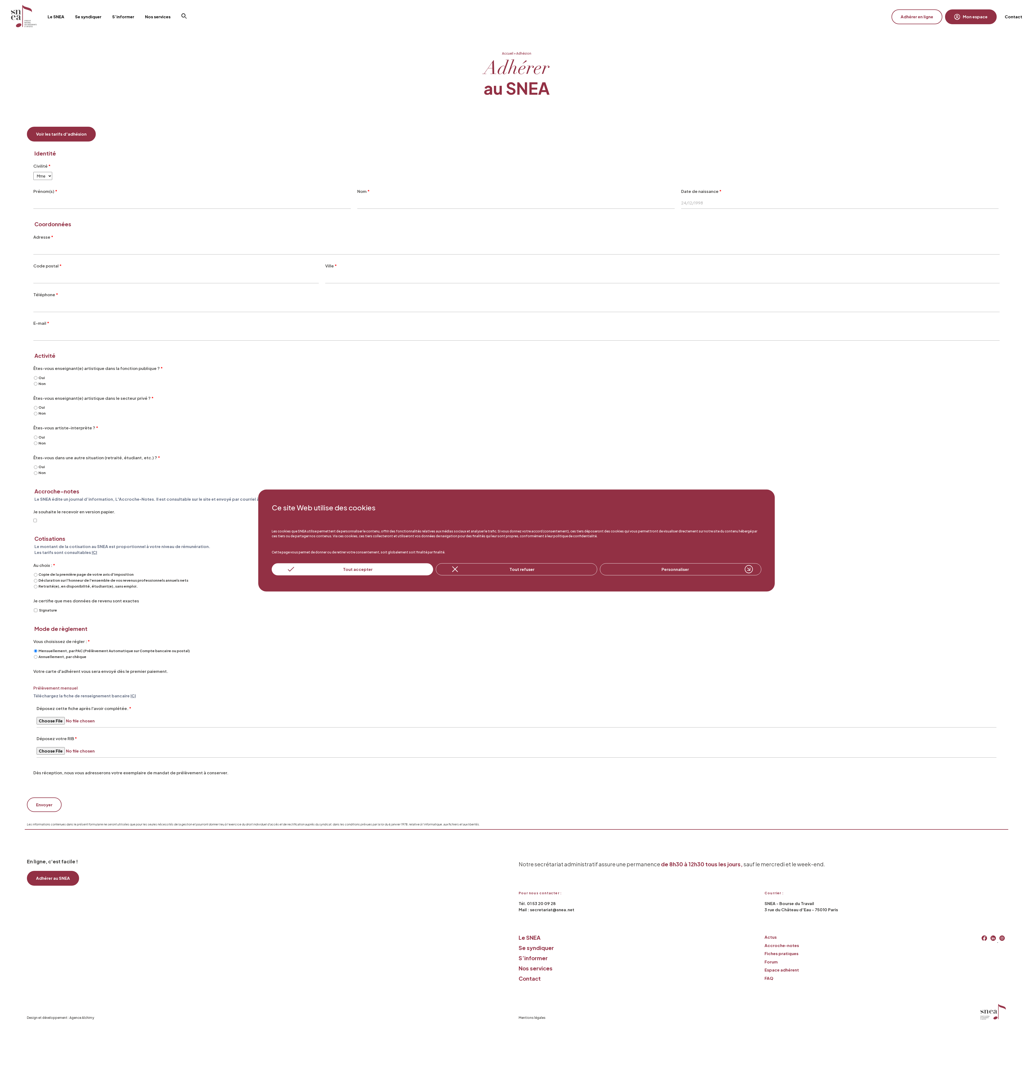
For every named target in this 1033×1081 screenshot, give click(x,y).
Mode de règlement (60, 629)
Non (42, 383)
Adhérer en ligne (917, 16)
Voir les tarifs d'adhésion (61, 133)
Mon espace (975, 16)
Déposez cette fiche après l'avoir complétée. (84, 708)
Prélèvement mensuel (55, 687)
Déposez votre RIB (57, 738)
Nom (363, 191)
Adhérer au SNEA (53, 878)
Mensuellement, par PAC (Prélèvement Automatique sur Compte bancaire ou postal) (114, 651)
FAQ (769, 978)
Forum (771, 961)
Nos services (536, 968)
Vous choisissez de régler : (61, 641)
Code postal (47, 265)
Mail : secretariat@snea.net (546, 909)
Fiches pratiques (781, 953)
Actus (771, 936)
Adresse (43, 236)
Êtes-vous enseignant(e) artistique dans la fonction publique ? (98, 368)
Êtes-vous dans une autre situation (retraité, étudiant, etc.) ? (96, 457)
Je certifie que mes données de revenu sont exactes (86, 600)
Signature (47, 610)
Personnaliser (675, 569)
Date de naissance (701, 191)
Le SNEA (529, 937)
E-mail (41, 323)
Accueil (507, 53)
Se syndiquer (536, 947)
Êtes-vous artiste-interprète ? (65, 427)
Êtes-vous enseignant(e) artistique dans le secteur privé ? (93, 398)
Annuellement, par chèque (62, 657)
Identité (45, 153)
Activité (44, 356)
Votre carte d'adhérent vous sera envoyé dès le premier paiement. (100, 671)
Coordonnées (52, 224)
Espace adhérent (782, 969)
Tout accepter (358, 569)
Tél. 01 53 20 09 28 (537, 903)
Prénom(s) (45, 191)
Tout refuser (522, 569)
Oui (41, 378)
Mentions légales (532, 1018)
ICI (94, 552)
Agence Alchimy (81, 1018)
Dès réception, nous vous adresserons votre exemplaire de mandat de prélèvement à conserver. (130, 772)
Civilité (42, 165)
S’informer (533, 958)
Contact (1013, 16)
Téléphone (45, 294)
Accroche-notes (782, 945)
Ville (331, 265)
